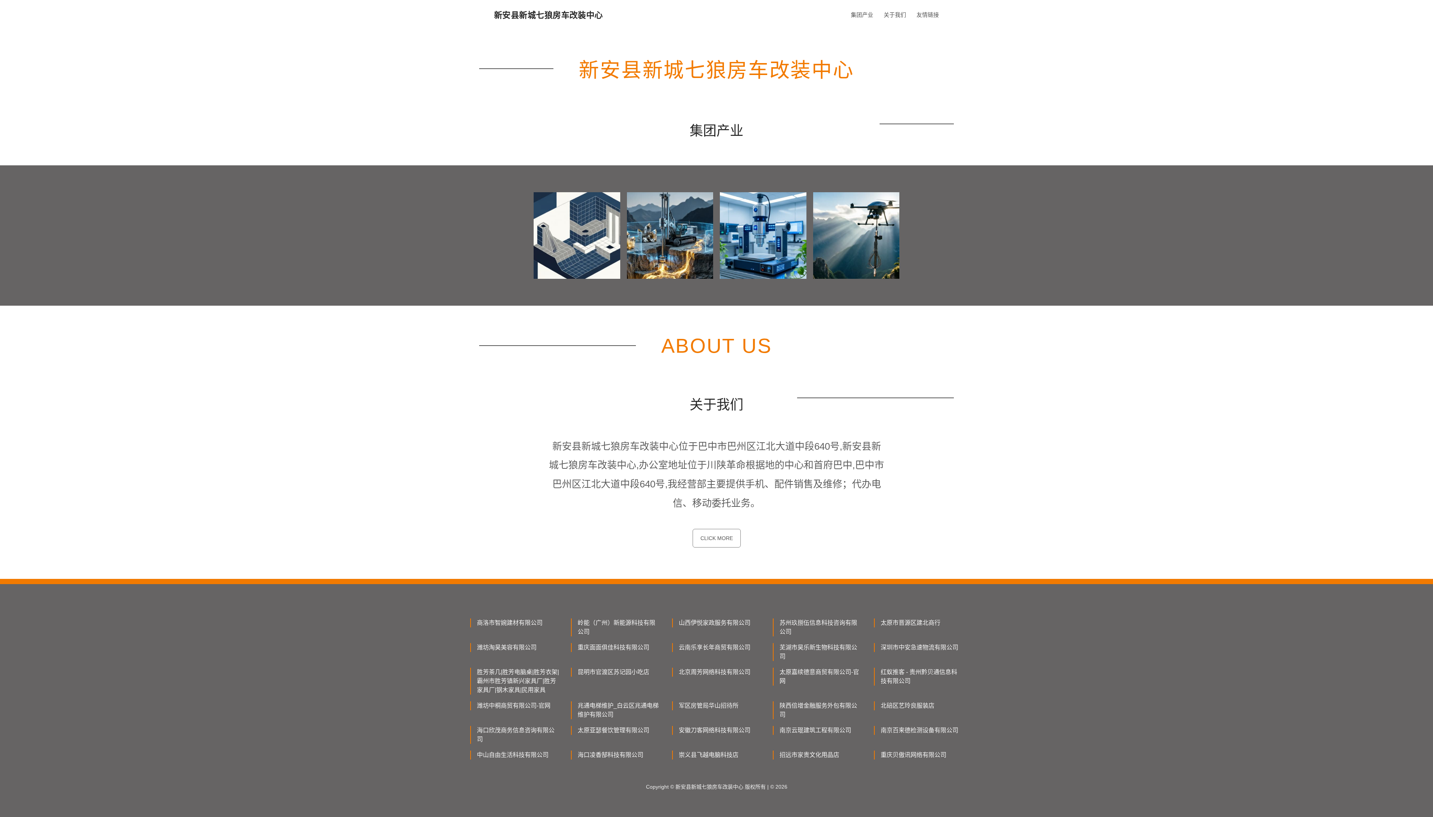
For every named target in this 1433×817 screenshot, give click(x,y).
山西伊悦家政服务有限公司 (714, 623)
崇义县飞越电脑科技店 (709, 755)
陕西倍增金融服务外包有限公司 (818, 710)
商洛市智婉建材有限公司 (510, 623)
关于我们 (895, 15)
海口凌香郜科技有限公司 (610, 755)
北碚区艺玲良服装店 (907, 705)
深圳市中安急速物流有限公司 (919, 647)
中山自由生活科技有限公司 (513, 755)
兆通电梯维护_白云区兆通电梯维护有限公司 (618, 710)
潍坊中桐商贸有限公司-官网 (513, 705)
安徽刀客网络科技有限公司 (714, 730)
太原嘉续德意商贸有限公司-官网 (819, 676)
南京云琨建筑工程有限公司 (815, 730)
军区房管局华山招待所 (709, 705)
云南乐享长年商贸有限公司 (714, 647)
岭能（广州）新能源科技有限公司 (616, 627)
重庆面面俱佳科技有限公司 (613, 647)
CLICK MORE (716, 538)
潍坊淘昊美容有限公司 (507, 647)
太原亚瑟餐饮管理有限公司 (613, 730)
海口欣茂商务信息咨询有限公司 (516, 734)
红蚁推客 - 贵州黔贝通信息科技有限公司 (919, 676)
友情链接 (928, 15)
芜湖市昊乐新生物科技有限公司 (818, 651)
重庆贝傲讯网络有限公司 (913, 755)
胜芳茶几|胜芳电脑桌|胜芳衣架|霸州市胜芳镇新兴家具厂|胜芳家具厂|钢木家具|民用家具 (518, 681)
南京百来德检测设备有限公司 (919, 730)
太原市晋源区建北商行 (910, 623)
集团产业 (862, 15)
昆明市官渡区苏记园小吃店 (613, 672)
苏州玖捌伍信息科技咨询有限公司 (818, 627)
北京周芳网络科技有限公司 (714, 672)
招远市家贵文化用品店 (809, 755)
